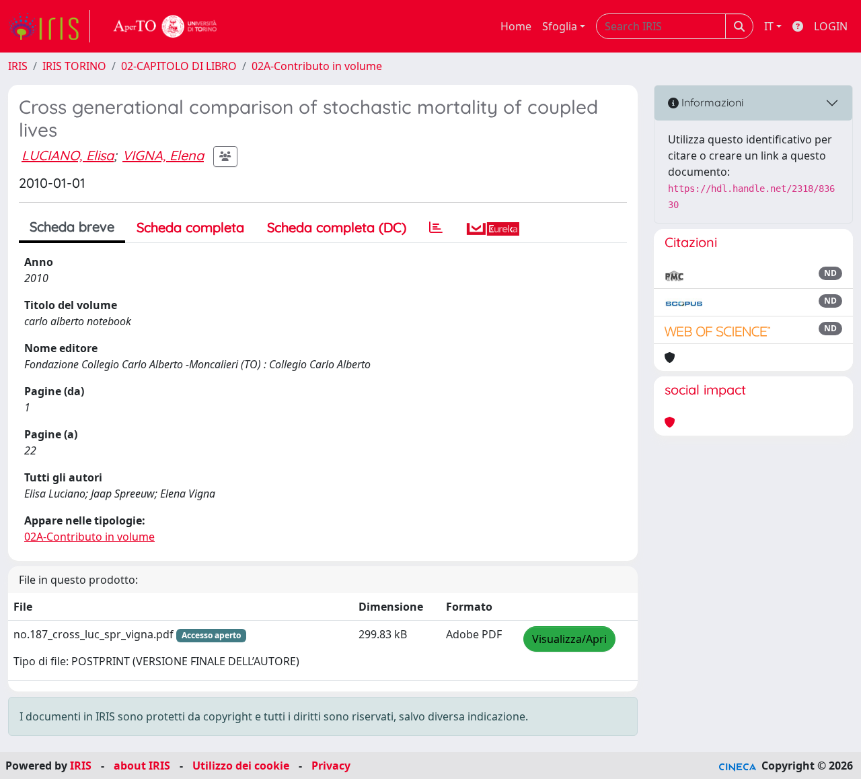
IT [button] (769, 26)
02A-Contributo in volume (317, 66)
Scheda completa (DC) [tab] (336, 227)
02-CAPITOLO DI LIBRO (179, 66)
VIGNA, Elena (163, 155)
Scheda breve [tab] (72, 226)
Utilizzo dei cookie (240, 765)
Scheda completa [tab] (190, 227)
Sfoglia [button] (559, 26)
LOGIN (831, 26)
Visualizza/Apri (569, 639)
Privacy (330, 765)
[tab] (436, 227)
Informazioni (711, 102)
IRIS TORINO (74, 66)
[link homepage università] (165, 26)
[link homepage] (49, 26)
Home (515, 26)
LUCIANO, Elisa (68, 155)
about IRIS (142, 765)
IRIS (18, 66)
